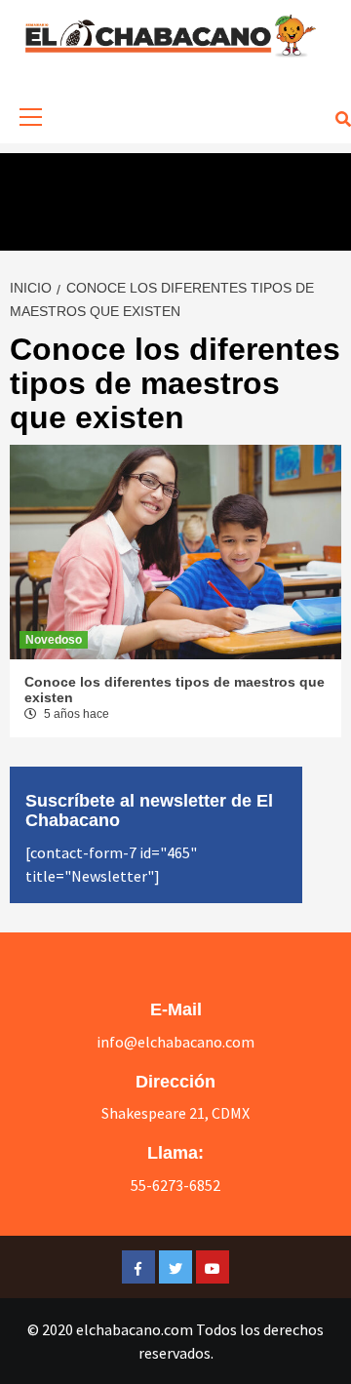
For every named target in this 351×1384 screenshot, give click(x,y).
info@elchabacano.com (175, 1041)
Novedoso (53, 640)
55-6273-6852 (175, 1185)
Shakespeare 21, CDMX (175, 1113)
